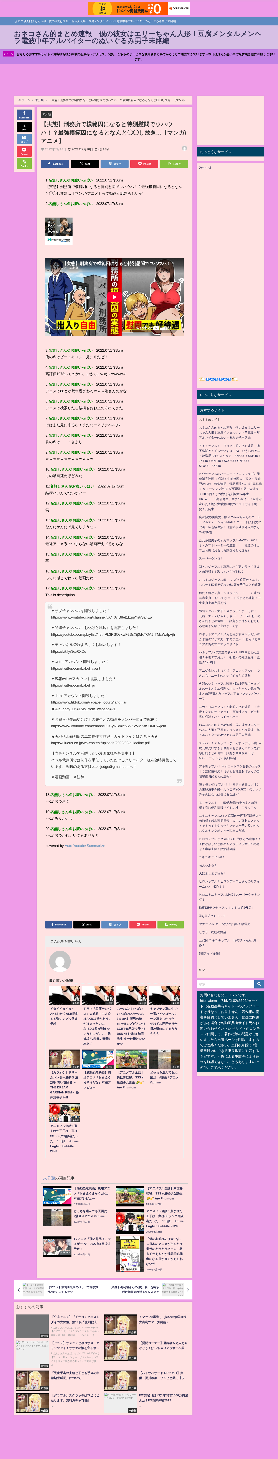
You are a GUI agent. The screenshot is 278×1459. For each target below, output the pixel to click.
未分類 (46, 114)
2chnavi (205, 168)
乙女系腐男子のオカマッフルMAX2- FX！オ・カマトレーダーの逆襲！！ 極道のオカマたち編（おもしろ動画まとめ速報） (229, 545)
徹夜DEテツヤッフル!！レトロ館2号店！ (226, 907)
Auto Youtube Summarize (85, 845)
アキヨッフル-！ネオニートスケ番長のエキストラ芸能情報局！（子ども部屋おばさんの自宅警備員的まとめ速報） (230, 771)
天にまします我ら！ (212, 873)
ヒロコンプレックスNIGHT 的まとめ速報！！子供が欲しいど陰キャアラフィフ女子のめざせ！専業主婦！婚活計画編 (230, 843)
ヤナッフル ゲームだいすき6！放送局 (224, 923)
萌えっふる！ (208, 865)
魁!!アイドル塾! (209, 953)
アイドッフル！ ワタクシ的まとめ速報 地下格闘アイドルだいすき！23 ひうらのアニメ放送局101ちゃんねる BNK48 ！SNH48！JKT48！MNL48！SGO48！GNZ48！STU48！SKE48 (230, 455)
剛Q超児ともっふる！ (214, 915)
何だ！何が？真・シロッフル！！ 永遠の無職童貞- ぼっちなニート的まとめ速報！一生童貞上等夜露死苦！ (230, 597)
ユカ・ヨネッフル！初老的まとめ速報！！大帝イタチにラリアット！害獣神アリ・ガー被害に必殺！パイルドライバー (229, 711)
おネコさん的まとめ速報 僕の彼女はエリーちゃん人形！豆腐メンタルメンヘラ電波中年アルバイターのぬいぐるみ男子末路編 (229, 432)
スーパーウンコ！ (211, 558)
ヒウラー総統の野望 (212, 932)
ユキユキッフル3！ (212, 856)
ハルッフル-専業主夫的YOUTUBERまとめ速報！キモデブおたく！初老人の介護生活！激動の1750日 (229, 657)
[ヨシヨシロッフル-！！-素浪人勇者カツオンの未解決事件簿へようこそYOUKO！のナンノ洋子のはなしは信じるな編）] (230, 789)
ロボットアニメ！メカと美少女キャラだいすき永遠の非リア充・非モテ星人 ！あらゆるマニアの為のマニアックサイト (230, 639)
